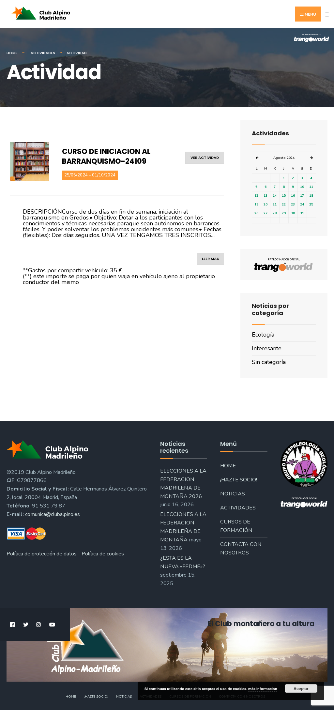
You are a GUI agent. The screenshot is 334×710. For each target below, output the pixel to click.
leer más (210, 258)
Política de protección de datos (42, 553)
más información (262, 688)
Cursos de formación (236, 526)
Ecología (263, 335)
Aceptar (301, 688)
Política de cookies (103, 553)
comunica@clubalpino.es (52, 514)
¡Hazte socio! (238, 479)
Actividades (43, 52)
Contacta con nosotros (241, 548)
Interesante (266, 348)
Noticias (232, 493)
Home (12, 52)
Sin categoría (269, 362)
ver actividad (204, 157)
